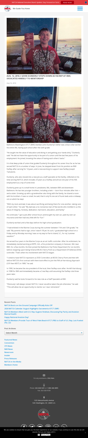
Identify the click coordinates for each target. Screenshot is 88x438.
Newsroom (8, 352)
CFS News (8, 346)
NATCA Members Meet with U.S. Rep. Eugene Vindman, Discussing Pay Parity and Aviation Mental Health (41, 313)
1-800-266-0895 (52, 388)
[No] (85, 433)
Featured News (10, 340)
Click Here (50, 378)
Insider (7, 355)
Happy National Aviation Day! (16, 317)
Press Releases (10, 358)
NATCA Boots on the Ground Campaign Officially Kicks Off (28, 305)
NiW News (8, 349)
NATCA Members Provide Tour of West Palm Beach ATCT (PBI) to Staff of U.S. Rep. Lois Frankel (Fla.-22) (43, 321)
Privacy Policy (45, 435)
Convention (9, 343)
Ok (39, 435)
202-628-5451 (40, 388)
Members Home (11, 365)
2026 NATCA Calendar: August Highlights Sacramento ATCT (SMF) (31, 308)
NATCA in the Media (12, 361)
